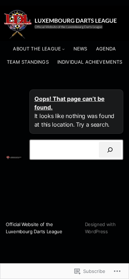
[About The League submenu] (63, 49)
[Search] (110, 150)
